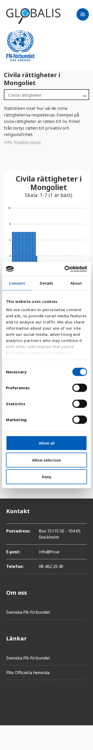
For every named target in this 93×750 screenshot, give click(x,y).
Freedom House (27, 142)
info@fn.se (49, 552)
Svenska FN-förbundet (28, 612)
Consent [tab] (17, 283)
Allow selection (46, 460)
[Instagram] (39, 698)
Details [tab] (46, 283)
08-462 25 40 (51, 566)
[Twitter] (25, 698)
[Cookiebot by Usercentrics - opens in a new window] (65, 269)
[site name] (33, 16)
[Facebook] (10, 698)
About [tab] (76, 283)
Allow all (47, 443)
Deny (46, 476)
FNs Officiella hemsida (28, 672)
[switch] (79, 388)
